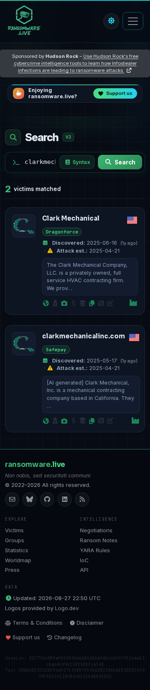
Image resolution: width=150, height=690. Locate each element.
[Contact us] (12, 499)
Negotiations (96, 530)
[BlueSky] (29, 499)
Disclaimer (90, 623)
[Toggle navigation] (132, 21)
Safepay (56, 349)
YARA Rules (95, 550)
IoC (84, 560)
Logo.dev (67, 608)
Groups (14, 540)
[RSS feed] (82, 499)
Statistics (16, 550)
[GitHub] (47, 499)
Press (12, 569)
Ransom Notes (99, 540)
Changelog (68, 637)
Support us (26, 637)
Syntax (81, 162)
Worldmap (18, 560)
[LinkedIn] (65, 499)
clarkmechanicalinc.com (83, 336)
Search (125, 162)
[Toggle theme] (111, 21)
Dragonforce (62, 232)
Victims (14, 530)
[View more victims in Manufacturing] (133, 303)
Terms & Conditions (37, 623)
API (84, 569)
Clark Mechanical (71, 218)
